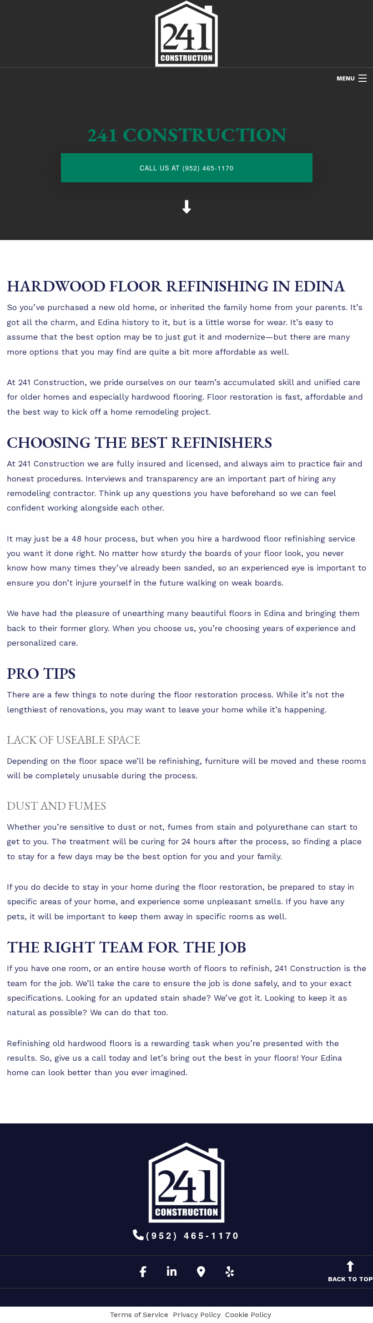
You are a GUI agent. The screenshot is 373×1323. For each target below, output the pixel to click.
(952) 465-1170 (193, 1235)
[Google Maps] (201, 1273)
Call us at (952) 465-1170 (187, 167)
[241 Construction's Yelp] (230, 1273)
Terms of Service (139, 1314)
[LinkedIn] (172, 1273)
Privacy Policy (197, 1314)
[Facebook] (143, 1273)
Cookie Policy (248, 1314)
